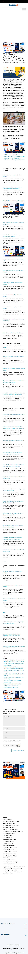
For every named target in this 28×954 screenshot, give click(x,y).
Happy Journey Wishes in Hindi (9, 833)
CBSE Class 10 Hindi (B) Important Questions (13, 668)
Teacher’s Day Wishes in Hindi (9, 849)
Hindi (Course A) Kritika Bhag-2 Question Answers (14, 159)
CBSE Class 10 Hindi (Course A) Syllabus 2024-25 (14, 660)
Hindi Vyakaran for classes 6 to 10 (11, 685)
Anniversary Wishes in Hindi (8, 859)
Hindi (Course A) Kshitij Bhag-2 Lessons (12, 154)
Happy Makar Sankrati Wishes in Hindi (11, 821)
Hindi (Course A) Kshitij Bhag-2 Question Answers (14, 156)
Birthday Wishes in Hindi (8, 857)
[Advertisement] (14, 25)
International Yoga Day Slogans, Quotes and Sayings (14, 866)
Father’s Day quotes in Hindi (9, 864)
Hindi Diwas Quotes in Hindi (9, 845)
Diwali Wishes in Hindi (7, 837)
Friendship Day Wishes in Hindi (9, 839)
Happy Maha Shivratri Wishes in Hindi (10, 825)
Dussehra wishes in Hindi (8, 841)
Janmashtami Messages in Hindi (9, 853)
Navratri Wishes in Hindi (8, 843)
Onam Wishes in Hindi (7, 819)
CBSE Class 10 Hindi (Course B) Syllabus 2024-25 (14, 661)
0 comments (22, 62)
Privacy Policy (6, 948)
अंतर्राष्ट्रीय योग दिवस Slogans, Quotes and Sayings (12, 868)
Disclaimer (15, 948)
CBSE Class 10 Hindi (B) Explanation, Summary (13, 667)
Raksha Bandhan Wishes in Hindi (9, 855)
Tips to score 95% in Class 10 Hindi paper (12, 684)
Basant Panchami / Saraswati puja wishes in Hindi (13, 831)
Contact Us (10, 945)
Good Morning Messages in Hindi (10, 870)
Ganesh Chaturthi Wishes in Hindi (10, 851)
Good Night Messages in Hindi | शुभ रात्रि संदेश (12, 872)
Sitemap (22, 948)
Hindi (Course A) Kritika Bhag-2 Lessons (12, 158)
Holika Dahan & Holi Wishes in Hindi (10, 829)
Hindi (17, 62)
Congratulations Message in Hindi (10, 847)
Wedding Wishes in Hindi (8, 874)
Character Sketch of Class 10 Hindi (11, 687)
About (17, 945)
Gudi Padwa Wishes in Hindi (8, 827)
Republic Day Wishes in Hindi (9, 823)
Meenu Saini (6, 62)
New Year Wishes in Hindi (8, 835)
